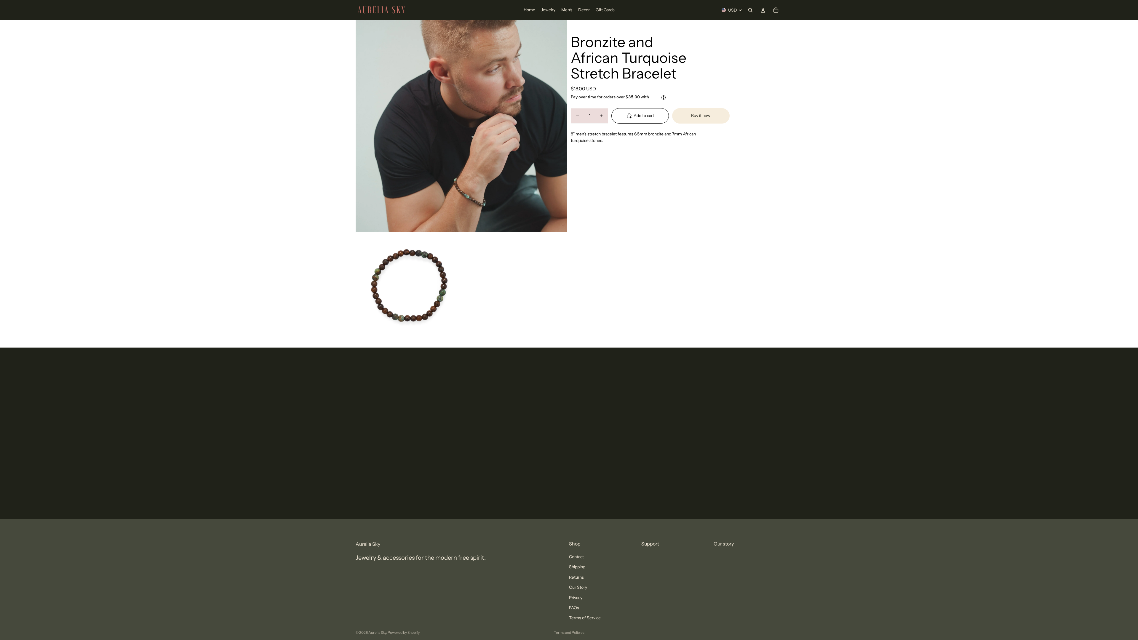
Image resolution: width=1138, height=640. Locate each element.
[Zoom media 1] (461, 126)
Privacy (575, 597)
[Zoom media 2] (408, 285)
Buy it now (700, 115)
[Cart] (775, 10)
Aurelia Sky (377, 632)
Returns (576, 577)
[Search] (750, 10)
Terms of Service (585, 617)
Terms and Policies (569, 632)
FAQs (574, 607)
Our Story (578, 587)
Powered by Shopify (404, 632)
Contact (576, 556)
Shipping (577, 566)
